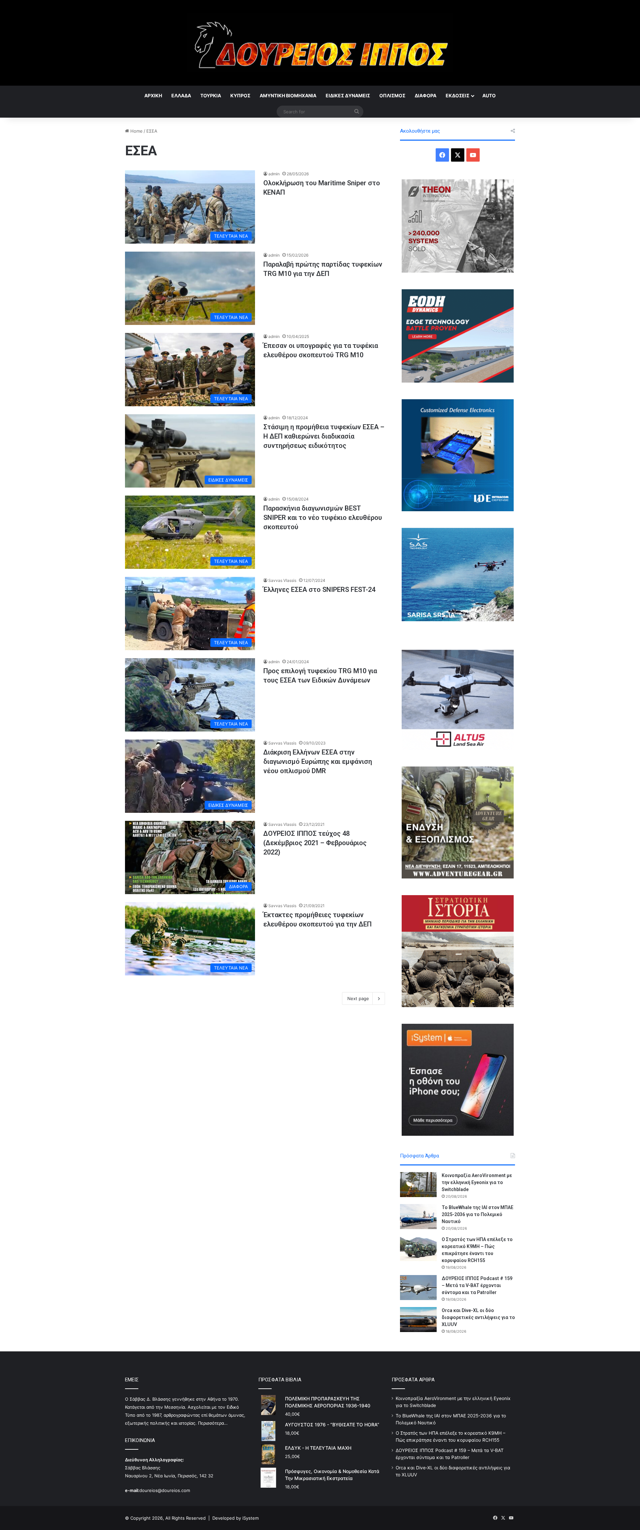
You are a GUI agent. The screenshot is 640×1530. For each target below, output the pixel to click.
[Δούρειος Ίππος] (320, 42)
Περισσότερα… (213, 1423)
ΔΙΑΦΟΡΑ (425, 95)
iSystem (250, 1518)
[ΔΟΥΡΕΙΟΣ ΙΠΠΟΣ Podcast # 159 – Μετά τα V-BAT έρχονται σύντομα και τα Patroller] (418, 1287)
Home (136, 131)
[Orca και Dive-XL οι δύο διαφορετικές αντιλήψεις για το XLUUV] (418, 1319)
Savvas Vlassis (282, 580)
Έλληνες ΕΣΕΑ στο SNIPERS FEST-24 (319, 590)
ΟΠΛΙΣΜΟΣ (392, 95)
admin (274, 173)
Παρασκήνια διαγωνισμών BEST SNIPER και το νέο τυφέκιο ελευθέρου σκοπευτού (322, 517)
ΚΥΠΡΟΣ (240, 95)
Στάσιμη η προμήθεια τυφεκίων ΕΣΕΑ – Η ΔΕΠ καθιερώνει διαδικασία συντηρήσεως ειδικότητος (323, 436)
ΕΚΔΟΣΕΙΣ (457, 95)
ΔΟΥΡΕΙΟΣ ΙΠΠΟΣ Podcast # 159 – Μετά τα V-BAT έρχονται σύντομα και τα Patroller (477, 1285)
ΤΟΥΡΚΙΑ (210, 95)
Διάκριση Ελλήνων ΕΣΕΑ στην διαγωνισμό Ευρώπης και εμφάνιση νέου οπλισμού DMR (317, 761)
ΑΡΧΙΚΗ (153, 95)
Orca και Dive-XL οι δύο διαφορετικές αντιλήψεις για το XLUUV (478, 1317)
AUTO (489, 95)
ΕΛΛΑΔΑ (181, 95)
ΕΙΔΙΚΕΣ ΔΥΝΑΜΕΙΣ (348, 95)
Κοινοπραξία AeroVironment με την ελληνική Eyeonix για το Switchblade (477, 1182)
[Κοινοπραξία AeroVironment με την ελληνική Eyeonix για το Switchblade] (418, 1184)
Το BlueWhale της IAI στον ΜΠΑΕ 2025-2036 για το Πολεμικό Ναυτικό (477, 1214)
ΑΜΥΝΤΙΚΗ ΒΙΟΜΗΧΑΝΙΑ (288, 95)
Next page (358, 998)
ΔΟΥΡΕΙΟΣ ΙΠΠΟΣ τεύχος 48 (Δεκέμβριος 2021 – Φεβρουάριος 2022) (315, 842)
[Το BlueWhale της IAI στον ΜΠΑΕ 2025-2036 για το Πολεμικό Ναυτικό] (418, 1216)
